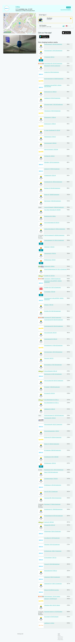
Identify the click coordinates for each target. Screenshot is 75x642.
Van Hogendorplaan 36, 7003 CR (51, 222)
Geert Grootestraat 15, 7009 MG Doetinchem (54, 235)
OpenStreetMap (30, 33)
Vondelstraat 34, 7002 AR (50, 175)
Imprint (59, 635)
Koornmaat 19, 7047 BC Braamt (51, 616)
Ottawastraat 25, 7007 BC (50, 253)
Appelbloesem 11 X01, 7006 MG (51, 456)
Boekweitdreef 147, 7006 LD (50, 570)
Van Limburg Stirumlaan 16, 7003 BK (52, 209)
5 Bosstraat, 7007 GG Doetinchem (52, 544)
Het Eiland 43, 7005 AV (49, 156)
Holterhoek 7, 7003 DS (49, 246)
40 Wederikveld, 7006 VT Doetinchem (52, 551)
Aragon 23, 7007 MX (49, 522)
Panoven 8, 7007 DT (48, 358)
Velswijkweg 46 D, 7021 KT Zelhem (52, 605)
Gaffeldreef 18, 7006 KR (49, 409)
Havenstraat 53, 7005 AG (50, 418)
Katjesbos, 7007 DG (48, 304)
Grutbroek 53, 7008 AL (49, 266)
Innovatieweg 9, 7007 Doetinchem (52, 538)
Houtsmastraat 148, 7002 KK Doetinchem (53, 326)
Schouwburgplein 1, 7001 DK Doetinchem (53, 104)
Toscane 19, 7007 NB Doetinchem (51, 564)
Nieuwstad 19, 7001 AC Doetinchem (52, 65)
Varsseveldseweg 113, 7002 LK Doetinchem (54, 240)
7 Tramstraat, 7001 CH (49, 57)
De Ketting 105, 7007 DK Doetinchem (52, 311)
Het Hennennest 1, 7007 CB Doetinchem (53, 352)
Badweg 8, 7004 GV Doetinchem (51, 443)
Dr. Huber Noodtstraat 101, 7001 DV (52, 130)
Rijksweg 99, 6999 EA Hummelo (51, 590)
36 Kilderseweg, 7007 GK (50, 463)
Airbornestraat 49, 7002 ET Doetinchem (53, 424)
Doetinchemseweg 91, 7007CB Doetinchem (54, 415)
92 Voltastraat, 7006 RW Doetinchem (52, 450)
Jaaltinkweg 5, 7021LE (49, 623)
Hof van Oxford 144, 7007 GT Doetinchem (53, 380)
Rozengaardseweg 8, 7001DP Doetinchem (53, 78)
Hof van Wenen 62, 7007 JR (50, 371)
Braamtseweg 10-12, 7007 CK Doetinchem (53, 469)
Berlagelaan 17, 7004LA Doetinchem (52, 504)
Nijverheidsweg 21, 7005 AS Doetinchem (53, 345)
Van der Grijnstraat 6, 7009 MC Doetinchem (54, 207)
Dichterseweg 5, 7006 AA (50, 123)
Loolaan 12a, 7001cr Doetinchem (51, 72)
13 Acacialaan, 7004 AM (49, 291)
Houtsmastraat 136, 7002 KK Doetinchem (53, 319)
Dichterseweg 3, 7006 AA (50, 117)
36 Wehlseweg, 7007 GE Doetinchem (52, 485)
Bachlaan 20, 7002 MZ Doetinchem (52, 188)
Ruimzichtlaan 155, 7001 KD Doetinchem (53, 63)
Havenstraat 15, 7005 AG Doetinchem (52, 317)
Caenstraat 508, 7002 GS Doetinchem (52, 497)
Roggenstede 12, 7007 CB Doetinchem (53, 364)
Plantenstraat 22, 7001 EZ (50, 136)
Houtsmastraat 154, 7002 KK (50, 339)
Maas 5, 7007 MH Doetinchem (51, 472)
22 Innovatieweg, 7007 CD (50, 557)
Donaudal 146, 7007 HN (49, 525)
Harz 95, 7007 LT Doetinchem (51, 491)
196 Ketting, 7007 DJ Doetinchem (51, 162)
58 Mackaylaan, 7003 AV (49, 259)
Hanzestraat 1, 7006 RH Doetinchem (52, 278)
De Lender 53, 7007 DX (49, 393)
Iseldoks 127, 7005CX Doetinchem (52, 168)
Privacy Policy (60, 639)
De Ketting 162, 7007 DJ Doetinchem (52, 287)
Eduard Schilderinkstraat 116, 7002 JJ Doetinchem (55, 269)
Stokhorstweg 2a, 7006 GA (50, 91)
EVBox (18, 7)
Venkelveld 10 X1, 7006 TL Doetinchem (53, 583)
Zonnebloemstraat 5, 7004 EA (51, 478)
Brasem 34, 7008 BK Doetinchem (51, 194)
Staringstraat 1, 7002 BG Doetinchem (52, 201)
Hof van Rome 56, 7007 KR (50, 332)
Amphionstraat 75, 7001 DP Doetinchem (53, 44)
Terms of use (60, 638)
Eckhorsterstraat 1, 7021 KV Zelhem (52, 596)
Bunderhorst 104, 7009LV (50, 216)
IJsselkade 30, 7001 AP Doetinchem (52, 98)
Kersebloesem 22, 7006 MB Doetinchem (53, 509)
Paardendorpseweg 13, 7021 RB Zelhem (53, 611)
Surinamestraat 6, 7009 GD (50, 143)
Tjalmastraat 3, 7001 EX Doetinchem (52, 110)
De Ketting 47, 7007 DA (49, 275)
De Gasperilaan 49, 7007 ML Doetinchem (53, 515)
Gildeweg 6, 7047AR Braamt (50, 598)
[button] (55, 26)
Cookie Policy (60, 636)
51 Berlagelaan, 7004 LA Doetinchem (52, 531)
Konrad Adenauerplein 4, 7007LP (51, 431)
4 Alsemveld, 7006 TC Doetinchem (52, 577)
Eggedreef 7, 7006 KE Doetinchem (52, 387)
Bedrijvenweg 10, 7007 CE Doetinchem (53, 374)
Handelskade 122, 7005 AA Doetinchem (53, 181)
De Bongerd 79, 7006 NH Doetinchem (52, 437)
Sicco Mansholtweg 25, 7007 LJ (51, 399)
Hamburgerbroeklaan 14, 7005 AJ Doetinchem (54, 229)
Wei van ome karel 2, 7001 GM (51, 149)
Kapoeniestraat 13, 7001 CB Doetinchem (53, 50)
